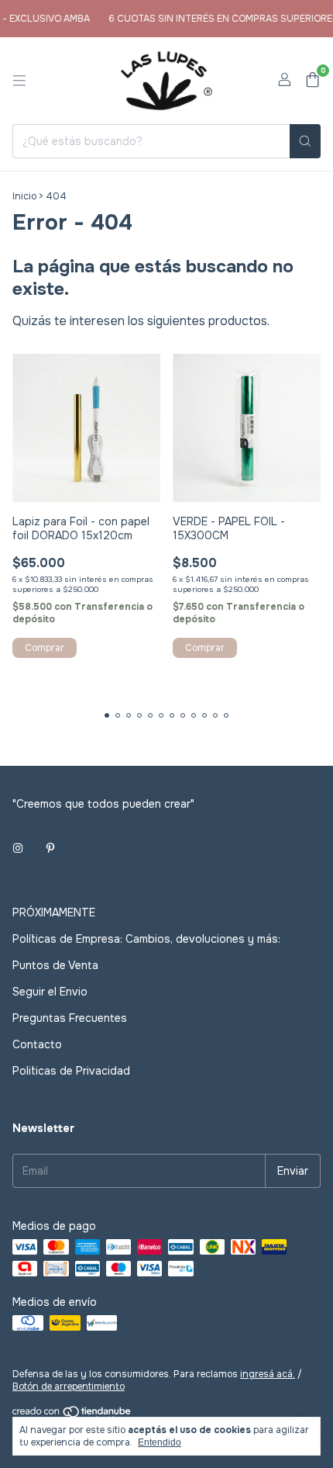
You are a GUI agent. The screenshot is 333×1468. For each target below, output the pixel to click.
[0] (312, 81)
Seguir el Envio (50, 992)
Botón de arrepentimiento (68, 1386)
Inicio (24, 196)
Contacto (37, 1044)
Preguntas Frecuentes (69, 1018)
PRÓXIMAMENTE (53, 912)
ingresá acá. (267, 1374)
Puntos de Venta (55, 965)
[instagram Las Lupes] (17, 849)
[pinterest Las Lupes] (50, 849)
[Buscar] (305, 141)
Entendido (159, 1442)
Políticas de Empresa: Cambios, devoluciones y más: (146, 939)
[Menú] (19, 81)
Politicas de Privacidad (71, 1071)
